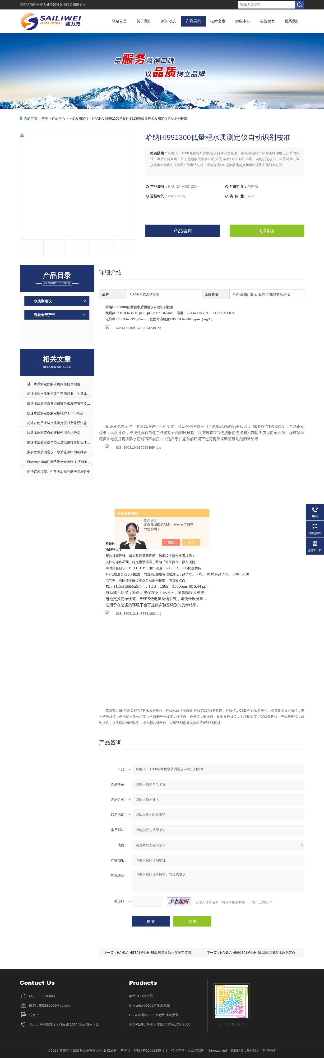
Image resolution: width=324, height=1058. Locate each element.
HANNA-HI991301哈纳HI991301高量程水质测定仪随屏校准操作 (267, 952)
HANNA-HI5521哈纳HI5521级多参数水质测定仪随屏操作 (159, 952)
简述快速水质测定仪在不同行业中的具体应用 (60, 394)
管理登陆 (269, 1050)
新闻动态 (168, 21)
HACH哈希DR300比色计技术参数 (154, 1015)
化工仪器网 (196, 1050)
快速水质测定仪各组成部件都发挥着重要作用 (60, 403)
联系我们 (292, 21)
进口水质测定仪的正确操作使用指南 (53, 384)
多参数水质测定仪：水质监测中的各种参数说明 (60, 452)
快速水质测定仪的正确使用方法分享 (53, 432)
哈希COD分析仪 (141, 996)
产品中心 (58, 118)
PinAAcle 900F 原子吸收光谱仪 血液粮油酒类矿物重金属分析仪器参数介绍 (60, 462)
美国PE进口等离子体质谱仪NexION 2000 (159, 1024)
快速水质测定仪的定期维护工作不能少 (55, 413)
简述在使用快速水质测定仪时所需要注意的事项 (60, 423)
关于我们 (144, 21)
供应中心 (242, 21)
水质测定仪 (80, 118)
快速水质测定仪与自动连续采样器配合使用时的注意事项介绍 (60, 442)
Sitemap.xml (217, 1050)
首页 (45, 118)
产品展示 (193, 21)
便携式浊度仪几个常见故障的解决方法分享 (58, 471)
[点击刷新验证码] (178, 901)
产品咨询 (182, 230)
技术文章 (218, 21)
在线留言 (267, 21)
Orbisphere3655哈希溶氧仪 (149, 1005)
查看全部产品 (44, 315)
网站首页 (119, 21)
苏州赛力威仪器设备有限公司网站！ (59, 5)
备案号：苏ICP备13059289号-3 (143, 1050)
